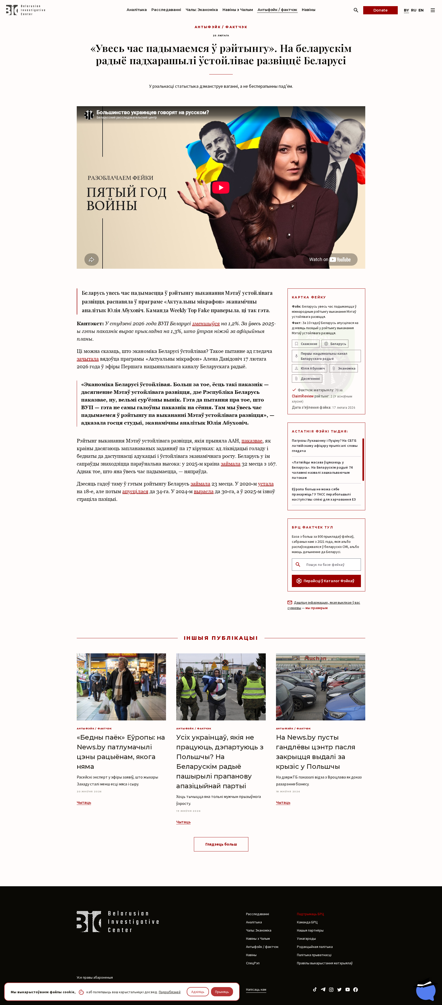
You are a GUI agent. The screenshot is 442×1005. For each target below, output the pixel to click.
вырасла (204, 491)
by (406, 10)
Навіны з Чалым (238, 9)
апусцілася (135, 491)
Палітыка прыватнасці (314, 955)
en (421, 10)
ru (413, 10)
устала (265, 484)
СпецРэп (253, 963)
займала (230, 464)
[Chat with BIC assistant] (425, 989)
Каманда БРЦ (307, 922)
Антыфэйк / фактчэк (277, 9)
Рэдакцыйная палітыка (315, 946)
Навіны (308, 9)
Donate (380, 10)
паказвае (251, 441)
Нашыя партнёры (310, 930)
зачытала (88, 359)
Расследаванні (166, 9)
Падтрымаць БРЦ (310, 914)
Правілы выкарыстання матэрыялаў (324, 963)
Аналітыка (137, 9)
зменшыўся (206, 323)
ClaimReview (303, 396)
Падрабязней (170, 992)
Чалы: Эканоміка (202, 9)
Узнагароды (306, 938)
